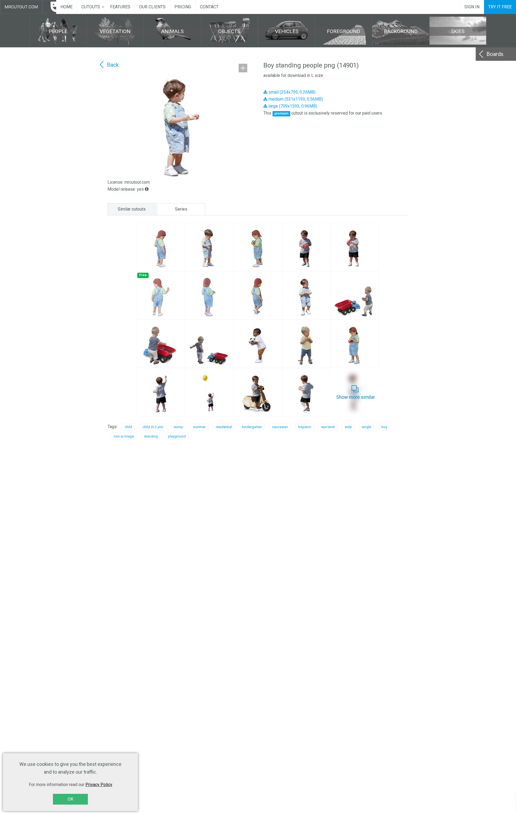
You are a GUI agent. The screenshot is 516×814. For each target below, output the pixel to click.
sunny (178, 427)
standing (151, 436)
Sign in (471, 6)
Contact (209, 6)
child (128, 427)
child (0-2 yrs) (152, 427)
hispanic (304, 427)
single (366, 427)
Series (181, 209)
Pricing (182, 6)
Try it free (500, 6)
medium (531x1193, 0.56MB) (295, 99)
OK (70, 799)
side (348, 427)
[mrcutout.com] (28, 7)
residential (224, 427)
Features (120, 6)
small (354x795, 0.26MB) (291, 92)
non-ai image (124, 436)
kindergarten (252, 427)
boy (384, 427)
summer (199, 427)
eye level (328, 427)
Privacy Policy (98, 784)
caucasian (280, 427)
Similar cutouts (132, 209)
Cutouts (90, 6)
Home (66, 6)
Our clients (152, 6)
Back (113, 65)
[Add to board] (243, 68)
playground (177, 436)
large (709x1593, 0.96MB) (292, 106)
